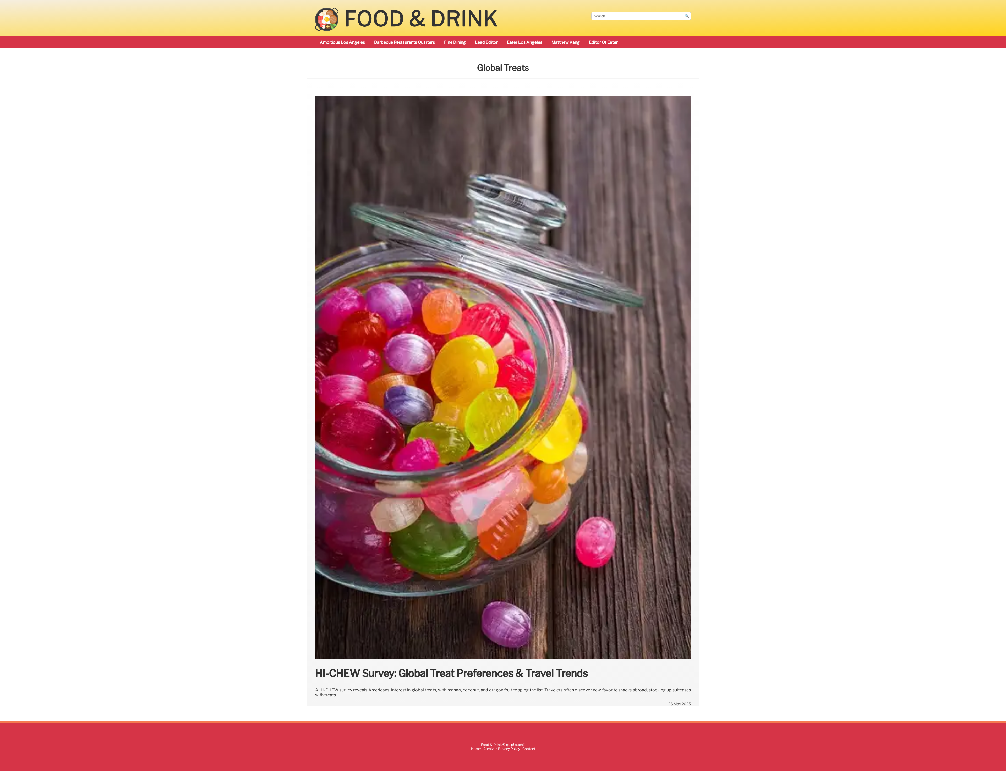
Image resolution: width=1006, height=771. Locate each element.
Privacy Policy (509, 749)
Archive (489, 749)
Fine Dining (455, 42)
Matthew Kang (565, 42)
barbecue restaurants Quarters (404, 42)
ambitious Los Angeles (342, 42)
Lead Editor (486, 42)
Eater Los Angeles (524, 42)
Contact (528, 749)
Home (476, 749)
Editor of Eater (603, 42)
